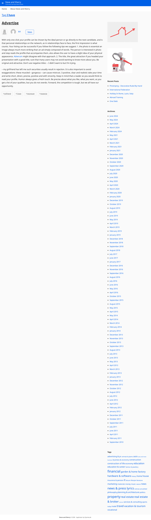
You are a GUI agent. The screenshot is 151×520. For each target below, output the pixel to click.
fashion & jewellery (132, 467)
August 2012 (115, 392)
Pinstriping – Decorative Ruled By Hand (126, 86)
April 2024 (114, 123)
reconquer (31, 94)
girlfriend (7, 94)
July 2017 (113, 254)
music (133, 484)
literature (139, 480)
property (113, 496)
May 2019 (114, 219)
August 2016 (115, 277)
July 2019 (113, 212)
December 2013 (116, 334)
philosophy (112, 492)
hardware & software (119, 476)
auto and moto (142, 457)
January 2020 (115, 196)
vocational (112, 510)
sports (144, 502)
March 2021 (114, 143)
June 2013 (114, 357)
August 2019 (115, 208)
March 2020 (114, 189)
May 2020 (114, 181)
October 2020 (115, 162)
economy (129, 463)
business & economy (121, 460)
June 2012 (114, 400)
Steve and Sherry (64, 517)
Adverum (18, 56)
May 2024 (114, 120)
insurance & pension (115, 480)
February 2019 (116, 231)
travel (120, 506)
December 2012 (116, 380)
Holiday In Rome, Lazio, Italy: (122, 93)
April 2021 (114, 139)
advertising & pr (114, 456)
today (109, 506)
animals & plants (127, 457)
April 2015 (114, 311)
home (139, 476)
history (134, 476)
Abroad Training (116, 97)
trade (114, 506)
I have (19, 94)
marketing (112, 484)
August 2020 (115, 170)
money (128, 484)
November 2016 (116, 269)
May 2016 (114, 288)
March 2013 (114, 369)
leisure (128, 480)
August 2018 (115, 250)
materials (121, 484)
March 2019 (114, 227)
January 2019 (115, 235)
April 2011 (114, 434)
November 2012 (116, 384)
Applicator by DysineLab (83, 517)
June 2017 (114, 258)
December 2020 (116, 154)
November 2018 (116, 242)
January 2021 (115, 150)
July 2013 (113, 354)
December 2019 (116, 200)
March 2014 (114, 323)
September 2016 (116, 273)
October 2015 (115, 296)
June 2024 (114, 116)
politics (142, 492)
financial (113, 471)
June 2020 (114, 177)
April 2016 (114, 292)
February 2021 (116, 146)
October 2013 (115, 342)
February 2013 (116, 373)
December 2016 (116, 265)
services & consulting (133, 502)
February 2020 (116, 192)
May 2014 (114, 315)
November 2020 (116, 158)
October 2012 (115, 388)
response (43, 94)
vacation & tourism (134, 506)
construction (135, 459)
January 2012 (115, 411)
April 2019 (114, 223)
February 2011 (116, 438)
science (121, 502)
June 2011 (114, 430)
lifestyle (133, 480)
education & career (116, 467)
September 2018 (116, 246)
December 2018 (116, 239)
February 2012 (116, 407)
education (139, 463)
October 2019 (115, 204)
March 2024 (114, 127)
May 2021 (114, 135)
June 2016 (114, 285)
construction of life (116, 463)
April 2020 (114, 185)
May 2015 (114, 308)
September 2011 (116, 423)
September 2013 (116, 346)
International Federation (120, 90)
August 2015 (115, 304)
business (109, 460)
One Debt (114, 101)
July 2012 (113, 396)
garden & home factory (133, 471)
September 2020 (116, 166)
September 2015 (116, 300)
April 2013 (114, 365)
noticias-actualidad (140, 489)
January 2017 (115, 262)
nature (138, 484)
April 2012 (114, 404)
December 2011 (116, 415)
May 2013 (114, 361)
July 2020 (113, 173)
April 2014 (114, 319)
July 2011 (113, 427)
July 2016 (113, 281)
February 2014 (116, 327)
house (146, 475)
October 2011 (115, 419)
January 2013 (115, 377)
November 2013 (116, 338)
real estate (127, 497)
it (124, 480)
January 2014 (115, 331)
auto (135, 456)
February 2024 (116, 131)
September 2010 (116, 442)
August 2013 (115, 350)
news (143, 483)
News (30, 32)
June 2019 (114, 215)
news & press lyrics (120, 488)
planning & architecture (128, 492)
